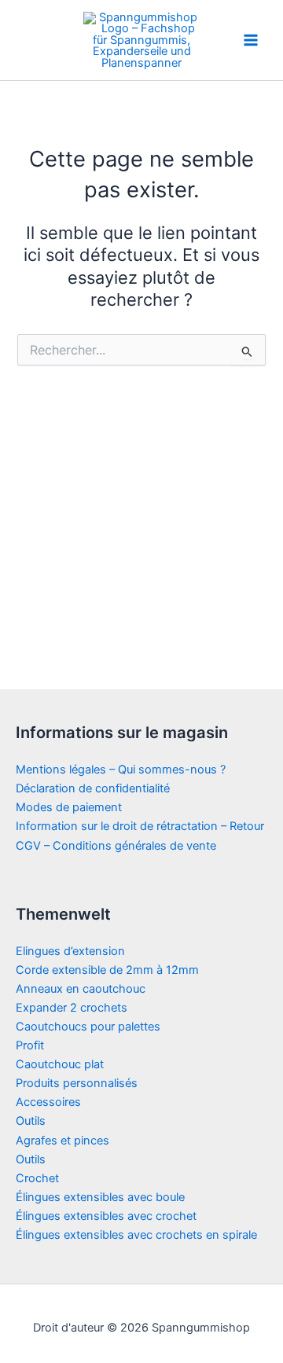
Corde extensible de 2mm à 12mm (107, 970)
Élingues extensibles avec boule (100, 1197)
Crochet (37, 1178)
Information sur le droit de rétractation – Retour (140, 826)
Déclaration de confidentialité (93, 788)
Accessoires (48, 1102)
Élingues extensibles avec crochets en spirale (136, 1235)
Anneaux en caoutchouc (80, 989)
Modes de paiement (69, 807)
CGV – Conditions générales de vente (116, 846)
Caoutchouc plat (60, 1064)
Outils (31, 1121)
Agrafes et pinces (62, 1140)
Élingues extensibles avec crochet (106, 1216)
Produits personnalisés (77, 1083)
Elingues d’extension (70, 951)
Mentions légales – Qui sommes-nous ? (121, 769)
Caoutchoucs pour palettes (88, 1026)
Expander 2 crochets (71, 1008)
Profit (30, 1045)
